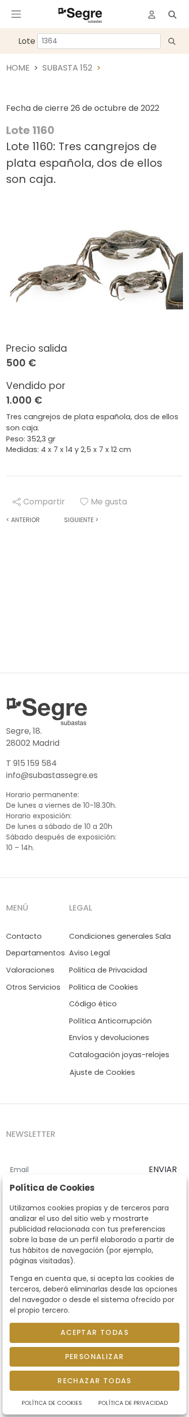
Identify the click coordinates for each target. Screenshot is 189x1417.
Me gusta (109, 501)
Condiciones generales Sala (120, 936)
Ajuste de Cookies (102, 1072)
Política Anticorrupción (110, 1021)
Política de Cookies (52, 1403)
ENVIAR (163, 1169)
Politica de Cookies (103, 987)
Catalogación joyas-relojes (119, 1055)
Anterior (23, 520)
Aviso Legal (89, 953)
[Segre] (80, 14)
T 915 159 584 (31, 763)
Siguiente (81, 520)
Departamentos (35, 953)
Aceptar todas (94, 1332)
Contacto (24, 936)
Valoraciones (30, 970)
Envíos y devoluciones (109, 1038)
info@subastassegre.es (52, 775)
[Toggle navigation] (16, 14)
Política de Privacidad (133, 1403)
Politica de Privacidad (108, 970)
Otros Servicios (33, 987)
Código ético (93, 1004)
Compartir (44, 501)
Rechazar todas (94, 1381)
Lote (26, 41)
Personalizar (94, 1356)
